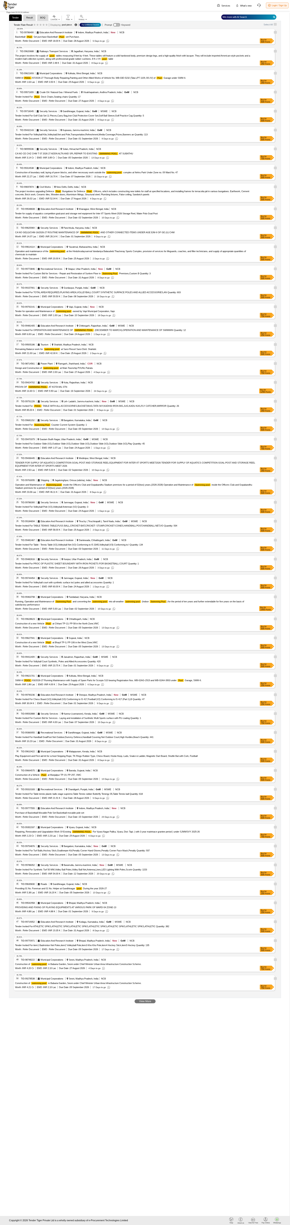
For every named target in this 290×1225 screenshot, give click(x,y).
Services (225, 5)
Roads (44, 884)
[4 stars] (43, 25)
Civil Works (45, 187)
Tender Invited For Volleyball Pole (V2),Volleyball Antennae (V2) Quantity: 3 (51, 506)
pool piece (67, 24)
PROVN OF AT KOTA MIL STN (41, 387)
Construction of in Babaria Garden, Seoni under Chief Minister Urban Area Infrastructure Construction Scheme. (78, 964)
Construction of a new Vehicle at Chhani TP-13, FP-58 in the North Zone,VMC (57, 623)
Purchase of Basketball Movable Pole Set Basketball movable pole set (49, 812)
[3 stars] (40, 25)
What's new (246, 5)
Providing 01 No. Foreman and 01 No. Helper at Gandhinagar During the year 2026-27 (61, 888)
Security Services (48, 111)
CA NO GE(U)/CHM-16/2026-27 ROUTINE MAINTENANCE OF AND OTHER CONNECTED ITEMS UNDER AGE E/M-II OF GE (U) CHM (95, 232)
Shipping (45, 480)
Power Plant (47, 363)
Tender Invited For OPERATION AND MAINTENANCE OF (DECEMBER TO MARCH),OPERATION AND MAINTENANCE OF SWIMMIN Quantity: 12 (100, 330)
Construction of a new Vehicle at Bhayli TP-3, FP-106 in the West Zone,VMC (56, 642)
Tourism (44, 344)
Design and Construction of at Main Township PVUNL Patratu (54, 368)
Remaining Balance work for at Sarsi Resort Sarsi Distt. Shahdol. (56, 349)
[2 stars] (37, 25)
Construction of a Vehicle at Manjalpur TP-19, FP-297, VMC (48, 775)
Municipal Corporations (51, 73)
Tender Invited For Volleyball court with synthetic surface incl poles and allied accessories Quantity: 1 (64, 582)
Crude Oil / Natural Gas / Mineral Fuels (59, 92)
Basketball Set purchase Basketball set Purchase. (47, 36)
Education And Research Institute (56, 32)
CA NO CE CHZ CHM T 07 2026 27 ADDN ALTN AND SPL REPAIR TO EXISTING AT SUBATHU (74, 153)
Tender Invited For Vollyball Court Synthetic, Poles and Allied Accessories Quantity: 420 (58, 661)
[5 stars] (46, 25)
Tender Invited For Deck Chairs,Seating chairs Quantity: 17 (48, 96)
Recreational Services (51, 269)
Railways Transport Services (54, 51)
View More (145, 1001)
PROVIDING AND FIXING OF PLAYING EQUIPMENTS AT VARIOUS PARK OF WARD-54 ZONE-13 (65, 907)
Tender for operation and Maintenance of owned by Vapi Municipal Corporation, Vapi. (65, 311)
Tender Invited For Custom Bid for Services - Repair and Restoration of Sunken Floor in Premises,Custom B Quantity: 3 (83, 273)
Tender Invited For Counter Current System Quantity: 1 (51, 424)
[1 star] (34, 25)
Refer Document (30, 41)
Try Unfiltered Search (90, 25)
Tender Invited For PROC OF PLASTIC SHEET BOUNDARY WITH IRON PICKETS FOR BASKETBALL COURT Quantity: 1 (77, 563)
